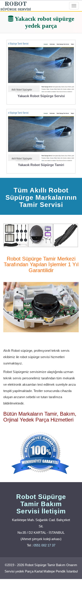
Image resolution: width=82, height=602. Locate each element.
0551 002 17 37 (44, 545)
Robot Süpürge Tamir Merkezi (41, 259)
